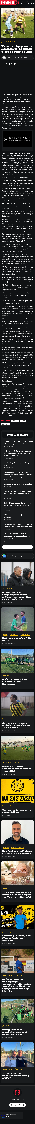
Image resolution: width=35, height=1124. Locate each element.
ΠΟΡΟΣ (11, 41)
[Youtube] (20, 1105)
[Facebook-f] (11, 1105)
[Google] (24, 1105)
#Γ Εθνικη (15, 420)
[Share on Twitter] (6, 64)
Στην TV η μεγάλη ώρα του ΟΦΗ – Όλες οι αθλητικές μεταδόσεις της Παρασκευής (17, 536)
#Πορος (23, 420)
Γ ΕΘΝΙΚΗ (4, 41)
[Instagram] (15, 1105)
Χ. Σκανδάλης (10, 57)
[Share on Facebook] (4, 64)
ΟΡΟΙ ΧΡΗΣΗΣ (20, 1120)
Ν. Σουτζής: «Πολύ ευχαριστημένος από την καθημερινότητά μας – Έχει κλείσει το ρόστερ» (17, 453)
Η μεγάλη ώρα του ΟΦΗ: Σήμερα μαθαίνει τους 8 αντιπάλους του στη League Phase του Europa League (18, 474)
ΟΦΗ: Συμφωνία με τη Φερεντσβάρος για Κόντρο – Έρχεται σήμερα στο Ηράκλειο (18, 493)
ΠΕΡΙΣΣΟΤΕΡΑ (17, 547)
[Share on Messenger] (9, 64)
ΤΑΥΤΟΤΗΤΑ (27, 1120)
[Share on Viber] (12, 64)
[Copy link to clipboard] (15, 64)
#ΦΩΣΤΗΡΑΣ (5, 424)
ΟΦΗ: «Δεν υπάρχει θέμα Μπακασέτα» (18, 484)
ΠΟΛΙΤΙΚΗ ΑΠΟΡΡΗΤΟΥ (10, 1120)
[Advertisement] (17, 79)
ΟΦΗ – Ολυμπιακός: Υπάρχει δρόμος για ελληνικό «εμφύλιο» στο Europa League (17, 505)
